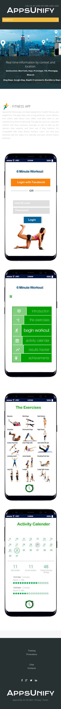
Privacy (38, 700)
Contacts (32, 668)
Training (32, 650)
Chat (31, 664)
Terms (45, 700)
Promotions (31, 654)
